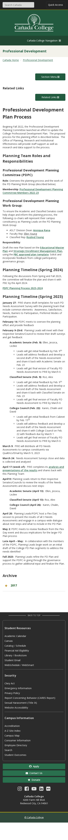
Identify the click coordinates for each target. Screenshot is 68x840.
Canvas (9, 640)
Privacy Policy (12, 693)
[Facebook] (27, 789)
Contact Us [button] (35, 773)
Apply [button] (35, 766)
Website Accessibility (16, 707)
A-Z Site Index (13, 730)
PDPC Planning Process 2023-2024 (23, 288)
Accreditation (12, 726)
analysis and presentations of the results (33, 468)
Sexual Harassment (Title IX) (21, 702)
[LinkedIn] (41, 789)
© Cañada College (34, 817)
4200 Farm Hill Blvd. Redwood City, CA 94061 (34, 801)
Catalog (9, 645)
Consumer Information (18, 740)
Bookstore (20, 655)
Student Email (12, 660)
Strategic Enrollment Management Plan (37, 251)
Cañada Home (11, 60)
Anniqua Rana (41, 230)
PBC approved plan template (31, 254)
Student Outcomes (15, 755)
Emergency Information (18, 688)
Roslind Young (35, 237)
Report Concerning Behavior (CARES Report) (30, 698)
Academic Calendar (15, 636)
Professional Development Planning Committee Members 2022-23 (33, 191)
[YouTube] (34, 789)
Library (8, 655)
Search (8, 750)
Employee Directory (16, 745)
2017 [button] (14, 585)
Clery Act (10, 683)
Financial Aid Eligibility (17, 650)
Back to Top (34, 615)
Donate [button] (35, 779)
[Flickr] (48, 789)
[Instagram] (20, 789)
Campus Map (12, 735)
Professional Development (38, 60)
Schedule (21, 645)
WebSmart (28, 665)
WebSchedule (12, 665)
